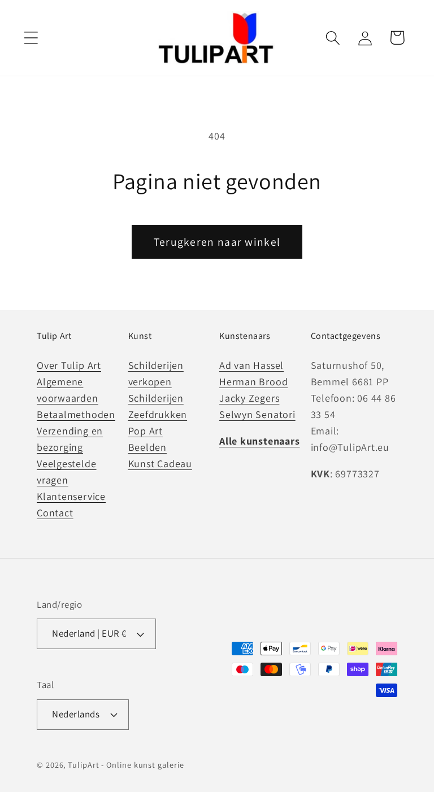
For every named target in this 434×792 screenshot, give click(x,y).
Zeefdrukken (158, 414)
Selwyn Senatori (257, 414)
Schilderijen (156, 397)
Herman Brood (253, 381)
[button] (31, 37)
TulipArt (83, 764)
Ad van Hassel (251, 365)
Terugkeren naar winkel (217, 241)
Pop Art (145, 430)
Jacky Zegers (249, 397)
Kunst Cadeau (160, 463)
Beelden (147, 447)
